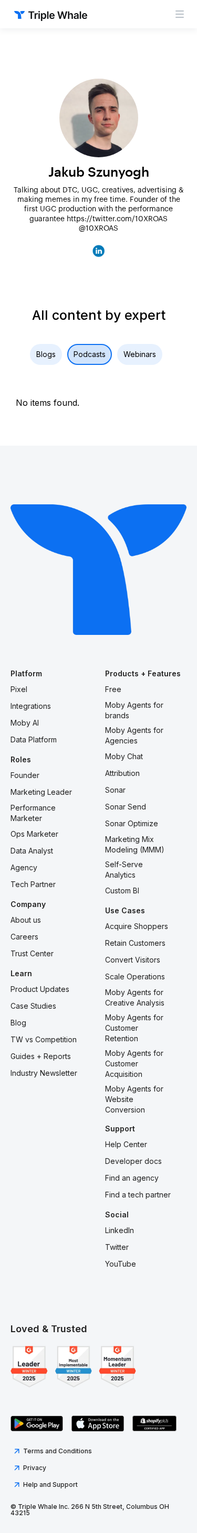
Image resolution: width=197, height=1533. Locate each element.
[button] (179, 14)
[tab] (46, 354)
